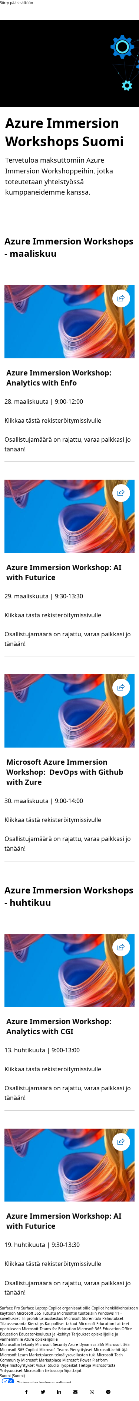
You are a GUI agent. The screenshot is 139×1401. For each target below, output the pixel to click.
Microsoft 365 (29, 1313)
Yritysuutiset (11, 1370)
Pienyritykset (81, 1349)
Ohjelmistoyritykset (17, 1365)
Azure (73, 1344)
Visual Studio (47, 1365)
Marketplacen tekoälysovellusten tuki (62, 1354)
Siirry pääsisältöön (16, 2)
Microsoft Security (51, 1344)
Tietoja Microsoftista (97, 1365)
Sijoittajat (73, 1370)
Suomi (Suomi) (12, 1375)
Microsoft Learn (14, 1354)
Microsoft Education (96, 1323)
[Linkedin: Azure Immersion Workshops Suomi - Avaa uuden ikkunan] (59, 1392)
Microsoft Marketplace (41, 1360)
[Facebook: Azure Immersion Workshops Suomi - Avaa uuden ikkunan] (27, 1392)
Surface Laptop (34, 1308)
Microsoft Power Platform (84, 1360)
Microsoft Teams (54, 1349)
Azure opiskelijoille (41, 1339)
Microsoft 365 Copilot (19, 1349)
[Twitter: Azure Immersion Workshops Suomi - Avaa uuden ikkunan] (43, 1392)
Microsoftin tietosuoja (43, 1370)
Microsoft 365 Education (98, 1328)
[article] (69, 369)
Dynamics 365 (91, 1344)
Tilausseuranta (13, 1323)
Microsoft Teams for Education (49, 1328)
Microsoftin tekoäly (17, 1344)
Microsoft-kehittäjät (111, 1349)
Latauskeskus (51, 1318)
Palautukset (112, 1318)
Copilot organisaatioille (69, 1308)
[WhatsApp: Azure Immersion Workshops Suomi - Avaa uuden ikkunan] (92, 1392)
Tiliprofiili (29, 1318)
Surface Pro (10, 1308)
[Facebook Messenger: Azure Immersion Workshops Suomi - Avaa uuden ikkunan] (108, 1392)
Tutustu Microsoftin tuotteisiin (69, 1313)
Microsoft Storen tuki (82, 1318)
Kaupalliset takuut (61, 1323)
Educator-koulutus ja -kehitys (44, 1334)
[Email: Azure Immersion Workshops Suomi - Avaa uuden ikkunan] (76, 1392)
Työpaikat (68, 1365)
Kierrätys (36, 1323)
